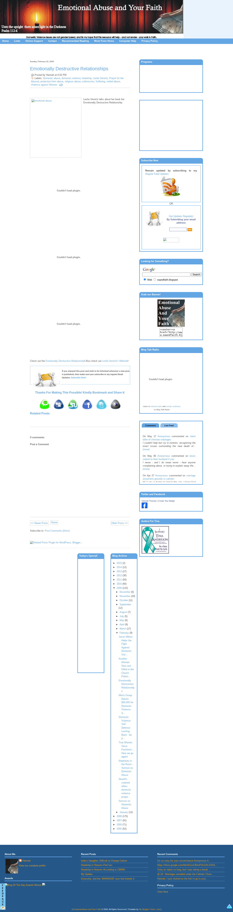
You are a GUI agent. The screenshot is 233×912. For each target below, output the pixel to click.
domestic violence (71, 78)
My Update (86, 874)
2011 (120, 579)
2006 (120, 824)
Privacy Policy (149, 41)
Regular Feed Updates (157, 174)
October (124, 600)
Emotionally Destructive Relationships (69, 68)
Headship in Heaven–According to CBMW (103, 869)
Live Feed (169, 425)
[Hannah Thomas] (144, 507)
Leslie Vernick (100, 78)
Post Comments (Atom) (57, 530)
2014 (120, 567)
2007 (120, 820)
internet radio (156, 406)
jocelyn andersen (173, 406)
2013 (120, 571)
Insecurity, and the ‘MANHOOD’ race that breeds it (107, 878)
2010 (120, 583)
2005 (120, 828)
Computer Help (127, 41)
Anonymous (164, 436)
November (125, 596)
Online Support (34, 41)
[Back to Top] (229, 907)
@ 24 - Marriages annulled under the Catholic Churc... (185, 874)
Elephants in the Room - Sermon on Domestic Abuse (126, 767)
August (124, 612)
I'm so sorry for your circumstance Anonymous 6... (184, 860)
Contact (52, 41)
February (125, 632)
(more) (146, 449)
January (124, 812)
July (122, 616)
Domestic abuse (51, 78)
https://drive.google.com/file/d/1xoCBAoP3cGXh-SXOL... (187, 865)
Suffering (100, 81)
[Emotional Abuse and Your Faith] (171, 326)
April (122, 624)
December (125, 592)
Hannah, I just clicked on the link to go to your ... (183, 878)
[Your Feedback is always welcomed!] (2, 897)
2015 (120, 563)
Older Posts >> (119, 523)
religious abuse (73, 81)
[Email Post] (60, 84)
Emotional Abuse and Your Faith (87, 909)
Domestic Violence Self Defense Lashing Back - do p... (125, 728)
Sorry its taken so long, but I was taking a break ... (184, 869)
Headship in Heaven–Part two (96, 865)
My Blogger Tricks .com (149, 909)
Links (17, 41)
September (125, 604)
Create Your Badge (166, 501)
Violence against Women (44, 84)
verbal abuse (113, 81)
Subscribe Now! (78, 377)
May (122, 620)
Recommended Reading (75, 41)
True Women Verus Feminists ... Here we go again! (127, 749)
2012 (120, 575)
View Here (162, 891)
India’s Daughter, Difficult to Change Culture (104, 860)
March (123, 628)
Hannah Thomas (149, 501)
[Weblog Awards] (23, 885)
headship (87, 78)
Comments (150, 425)
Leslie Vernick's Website (115, 361)
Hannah (27, 860)
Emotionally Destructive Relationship (65, 361)
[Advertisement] (116, 51)
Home (5, 41)
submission (88, 81)
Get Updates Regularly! (181, 216)
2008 (120, 816)
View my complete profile (32, 865)
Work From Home (104, 41)
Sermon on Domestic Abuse (125, 804)
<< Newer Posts (39, 523)
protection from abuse (51, 81)
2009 (120, 588)
